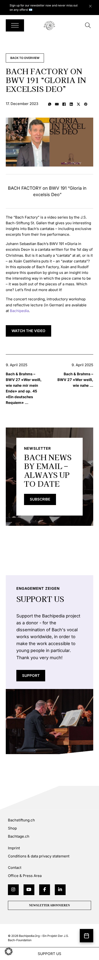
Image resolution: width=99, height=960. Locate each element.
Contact (14, 867)
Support (31, 675)
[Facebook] (64, 104)
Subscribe (40, 499)
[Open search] (88, 25)
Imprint (14, 848)
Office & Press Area (25, 875)
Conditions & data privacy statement (38, 856)
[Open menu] (15, 25)
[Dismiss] (93, 5)
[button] (8, 951)
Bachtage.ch (18, 836)
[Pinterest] (85, 104)
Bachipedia (19, 310)
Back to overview (24, 58)
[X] (78, 104)
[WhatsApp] (49, 104)
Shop (12, 828)
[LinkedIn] (71, 104)
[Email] (57, 104)
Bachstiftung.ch (21, 820)
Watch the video (28, 331)
